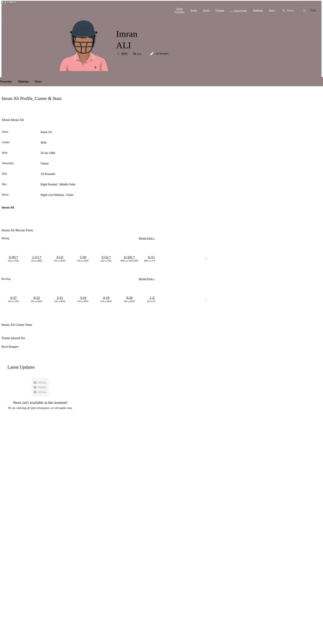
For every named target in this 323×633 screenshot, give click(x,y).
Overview (6, 81)
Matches (23, 81)
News (38, 81)
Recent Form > (147, 238)
